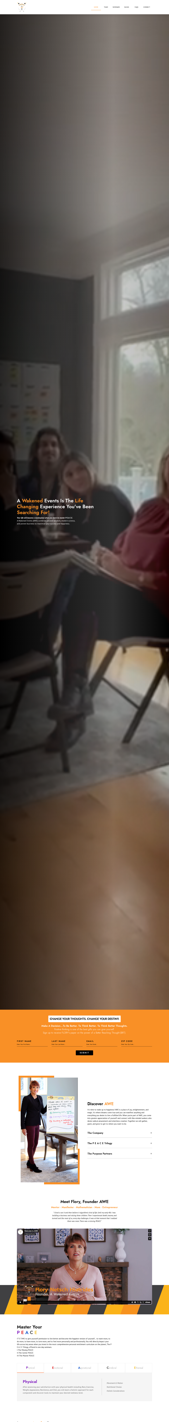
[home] (22, 7)
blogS (126, 7)
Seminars (116, 7)
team (106, 7)
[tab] (30, 1368)
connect (146, 7)
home (96, 7)
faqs (136, 7)
